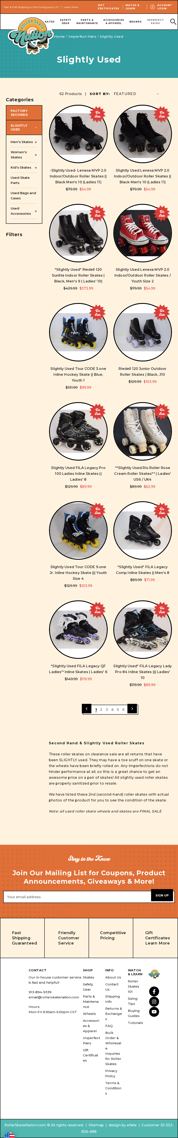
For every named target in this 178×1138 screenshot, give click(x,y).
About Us (113, 977)
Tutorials (135, 1023)
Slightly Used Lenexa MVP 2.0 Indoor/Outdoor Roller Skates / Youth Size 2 (142, 275)
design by (117, 1125)
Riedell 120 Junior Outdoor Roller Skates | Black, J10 (142, 372)
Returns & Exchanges (113, 1013)
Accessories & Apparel (113, 22)
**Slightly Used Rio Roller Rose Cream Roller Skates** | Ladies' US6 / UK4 (142, 474)
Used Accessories (21, 211)
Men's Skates (22, 142)
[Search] (173, 21)
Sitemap (96, 1125)
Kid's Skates (21, 167)
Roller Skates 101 (133, 986)
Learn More (71, 7)
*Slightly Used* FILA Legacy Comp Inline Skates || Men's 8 (143, 570)
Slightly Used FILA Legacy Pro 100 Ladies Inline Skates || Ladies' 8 (78, 474)
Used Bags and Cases (23, 195)
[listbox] (137, 94)
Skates (88, 977)
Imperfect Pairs (155, 22)
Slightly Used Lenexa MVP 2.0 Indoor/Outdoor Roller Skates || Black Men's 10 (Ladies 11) (142, 176)
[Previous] (86, 708)
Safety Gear (65, 22)
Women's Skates (19, 154)
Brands (135, 21)
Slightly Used (19, 127)
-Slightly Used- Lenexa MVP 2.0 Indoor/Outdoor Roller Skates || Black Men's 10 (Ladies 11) (78, 176)
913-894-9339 (40, 992)
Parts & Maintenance (87, 22)
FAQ (109, 1026)
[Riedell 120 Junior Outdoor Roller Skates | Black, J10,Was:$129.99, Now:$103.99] (142, 332)
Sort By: (100, 94)
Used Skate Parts (20, 180)
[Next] (132, 708)
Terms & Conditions (113, 1088)
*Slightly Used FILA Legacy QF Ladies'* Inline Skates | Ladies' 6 (78, 669)
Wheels (89, 1014)
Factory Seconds (19, 113)
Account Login (164, 7)
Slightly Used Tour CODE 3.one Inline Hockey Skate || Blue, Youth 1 (78, 374)
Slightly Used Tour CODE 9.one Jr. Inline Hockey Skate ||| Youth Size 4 (78, 573)
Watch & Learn (132, 7)
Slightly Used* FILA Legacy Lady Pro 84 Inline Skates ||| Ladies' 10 (142, 672)
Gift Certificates (108, 7)
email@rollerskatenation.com (54, 997)
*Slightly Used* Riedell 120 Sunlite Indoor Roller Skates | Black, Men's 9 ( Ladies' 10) (78, 275)
